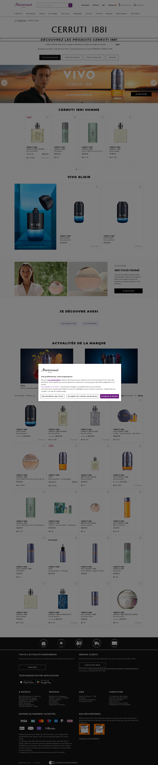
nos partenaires (54, 380)
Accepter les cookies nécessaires (82, 396)
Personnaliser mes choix (52, 396)
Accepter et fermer (109, 396)
